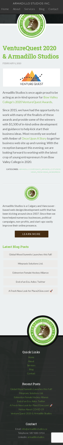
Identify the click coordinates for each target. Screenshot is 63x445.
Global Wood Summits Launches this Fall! (30, 254)
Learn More (32, 234)
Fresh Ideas (42, 172)
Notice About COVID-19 (31, 409)
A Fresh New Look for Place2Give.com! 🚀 (31, 290)
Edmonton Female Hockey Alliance (31, 272)
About (16, 8)
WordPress (54, 172)
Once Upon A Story (34, 138)
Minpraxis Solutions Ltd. (30, 263)
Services (29, 8)
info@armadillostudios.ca (34, 428)
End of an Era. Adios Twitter (30, 281)
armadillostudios (36, 437)
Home (5, 8)
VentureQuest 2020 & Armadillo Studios (31, 413)
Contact (53, 8)
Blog (41, 8)
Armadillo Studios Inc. (31, 3)
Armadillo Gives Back (30, 169)
